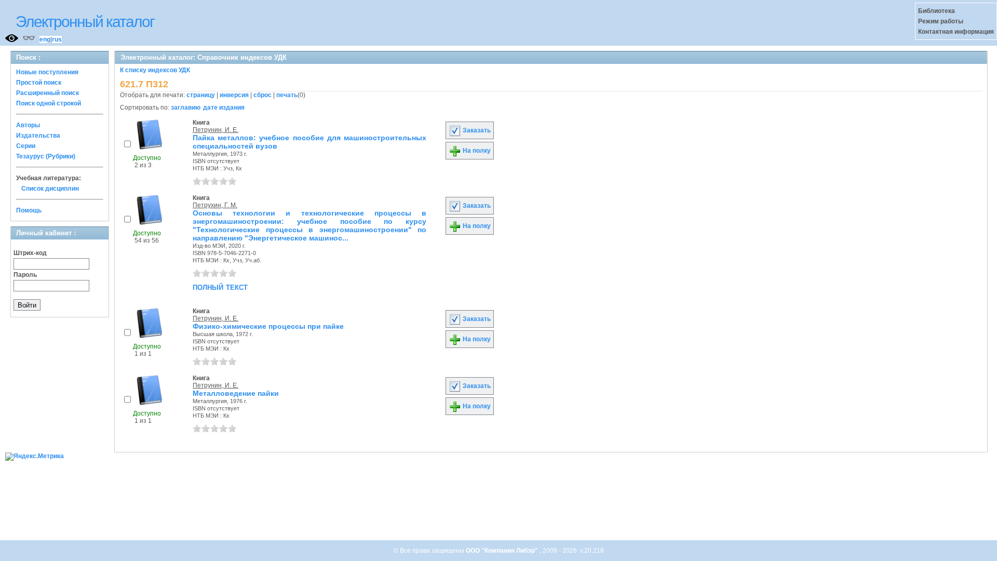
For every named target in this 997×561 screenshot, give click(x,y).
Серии (25, 146)
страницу (200, 95)
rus (57, 39)
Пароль (25, 274)
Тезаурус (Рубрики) (45, 156)
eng (44, 39)
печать (287, 95)
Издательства (38, 135)
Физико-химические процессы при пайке (268, 326)
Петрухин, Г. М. (215, 205)
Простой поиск (38, 82)
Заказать (476, 130)
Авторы (28, 125)
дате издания (224, 107)
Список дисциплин (50, 188)
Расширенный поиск (47, 93)
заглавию (185, 107)
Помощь (29, 210)
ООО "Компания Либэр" (503, 550)
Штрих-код (30, 253)
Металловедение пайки (236, 393)
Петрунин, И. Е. (215, 129)
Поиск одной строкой (48, 103)
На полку (476, 150)
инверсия (234, 95)
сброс (262, 95)
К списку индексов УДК (155, 70)
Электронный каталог (85, 21)
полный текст (220, 287)
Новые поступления (47, 72)
